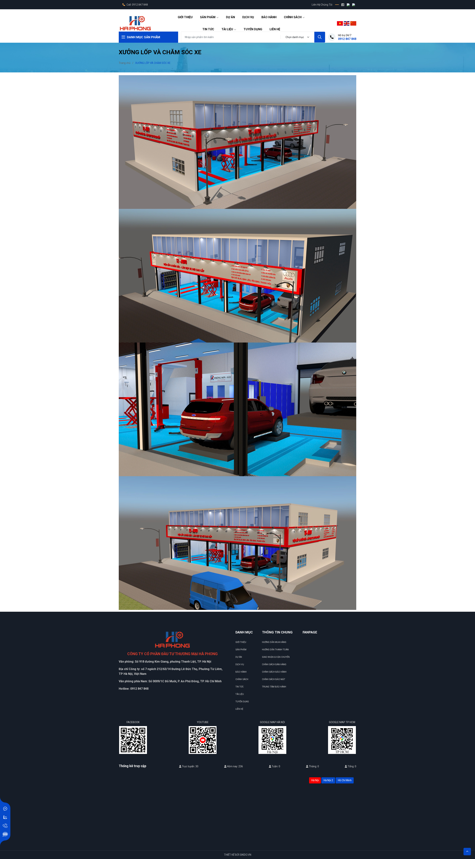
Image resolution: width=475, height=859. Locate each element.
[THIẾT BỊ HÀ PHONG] (135, 23)
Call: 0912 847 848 (137, 4)
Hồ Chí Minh (345, 780)
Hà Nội (315, 780)
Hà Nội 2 (328, 780)
